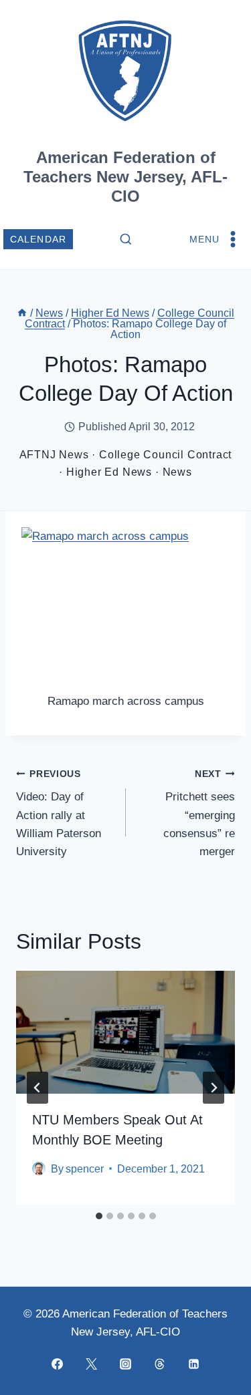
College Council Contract (165, 454)
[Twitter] (91, 1363)
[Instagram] (125, 1363)
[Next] (213, 1088)
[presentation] (125, 1032)
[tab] (99, 1216)
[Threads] (160, 1363)
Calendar (38, 240)
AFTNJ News (54, 454)
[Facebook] (57, 1363)
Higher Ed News (109, 472)
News (177, 472)
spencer (85, 1169)
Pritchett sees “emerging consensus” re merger (199, 813)
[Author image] (39, 1168)
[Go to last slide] (37, 1088)
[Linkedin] (194, 1363)
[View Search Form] (126, 240)
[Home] (22, 313)
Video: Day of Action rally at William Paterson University (58, 813)
